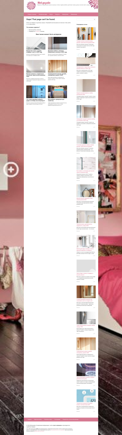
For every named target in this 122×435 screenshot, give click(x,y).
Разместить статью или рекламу (70, 419)
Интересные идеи (43, 14)
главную (38, 31)
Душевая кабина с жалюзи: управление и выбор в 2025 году (57, 51)
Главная (30, 419)
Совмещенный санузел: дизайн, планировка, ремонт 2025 (57, 74)
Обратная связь (38, 419)
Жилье (51, 14)
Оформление (65, 14)
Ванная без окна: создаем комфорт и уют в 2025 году (34, 51)
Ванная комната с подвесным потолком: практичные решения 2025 (35, 75)
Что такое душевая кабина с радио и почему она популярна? (35, 100)
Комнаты (57, 14)
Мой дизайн (43, 2)
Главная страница (32, 14)
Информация (74, 14)
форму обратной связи (39, 431)
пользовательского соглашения (57, 430)
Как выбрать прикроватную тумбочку (56, 100)
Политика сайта (48, 419)
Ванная (78, 49)
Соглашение (57, 419)
